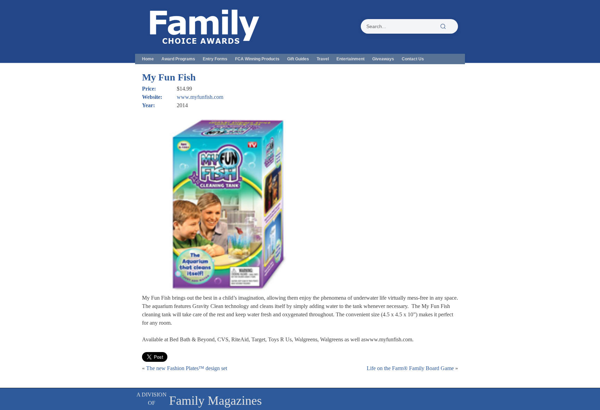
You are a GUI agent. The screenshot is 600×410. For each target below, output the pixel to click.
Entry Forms (215, 59)
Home (148, 59)
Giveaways (383, 59)
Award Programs (178, 59)
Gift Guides (298, 59)
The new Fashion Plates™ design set (186, 368)
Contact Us (413, 59)
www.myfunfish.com (200, 97)
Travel (323, 59)
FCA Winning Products (257, 59)
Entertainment (350, 59)
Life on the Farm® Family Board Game (410, 368)
